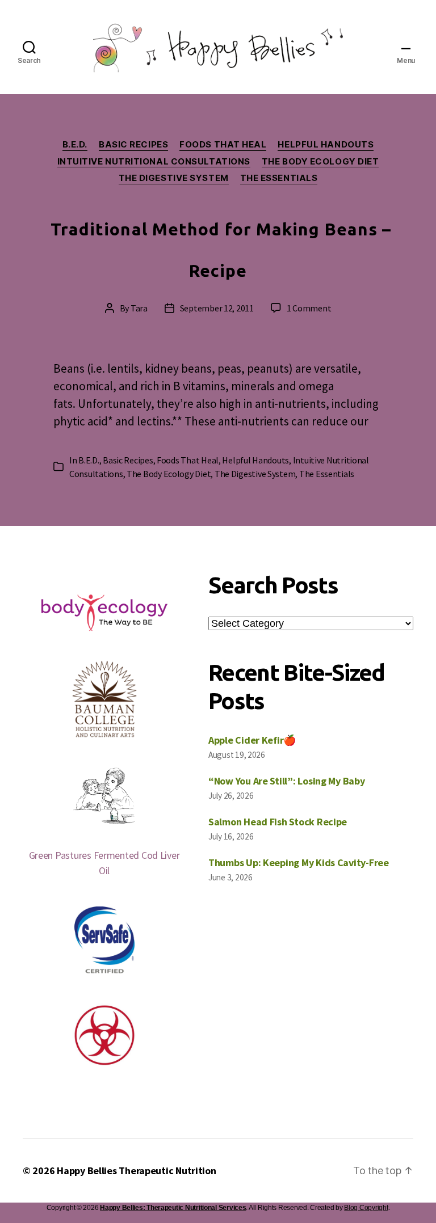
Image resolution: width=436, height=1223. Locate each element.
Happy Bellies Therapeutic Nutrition (136, 1170)
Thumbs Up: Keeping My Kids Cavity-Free (298, 862)
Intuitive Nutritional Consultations (153, 162)
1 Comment (309, 308)
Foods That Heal (222, 145)
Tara (139, 308)
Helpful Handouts (326, 145)
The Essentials (279, 178)
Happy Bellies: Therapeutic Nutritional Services (173, 1208)
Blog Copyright (366, 1208)
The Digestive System (174, 178)
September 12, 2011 (217, 308)
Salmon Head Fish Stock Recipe (277, 821)
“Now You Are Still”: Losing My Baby (286, 780)
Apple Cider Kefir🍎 (252, 740)
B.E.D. (74, 145)
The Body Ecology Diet (320, 162)
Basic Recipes (133, 145)
